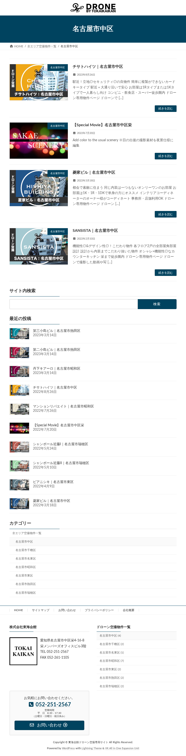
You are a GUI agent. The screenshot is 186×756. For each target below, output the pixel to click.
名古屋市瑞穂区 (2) (112, 686)
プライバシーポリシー (99, 610)
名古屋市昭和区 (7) (112, 661)
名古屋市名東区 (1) (112, 652)
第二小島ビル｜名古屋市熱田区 (56, 349)
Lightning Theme (92, 749)
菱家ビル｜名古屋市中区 (94, 172)
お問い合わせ (67, 610)
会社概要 (128, 610)
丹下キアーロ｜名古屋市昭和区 (56, 368)
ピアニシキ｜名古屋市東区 (53, 482)
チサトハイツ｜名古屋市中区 (98, 67)
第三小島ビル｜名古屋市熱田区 (56, 331)
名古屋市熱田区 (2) (112, 677)
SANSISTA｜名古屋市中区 (95, 231)
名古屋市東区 (24, 575)
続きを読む (165, 108)
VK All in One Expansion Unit (122, 749)
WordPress (68, 749)
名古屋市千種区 (26, 550)
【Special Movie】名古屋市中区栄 (102, 125)
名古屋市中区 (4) (110, 635)
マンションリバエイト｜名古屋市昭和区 (63, 406)
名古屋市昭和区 (26, 567)
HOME (18, 610)
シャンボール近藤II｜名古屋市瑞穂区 (61, 463)
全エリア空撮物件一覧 (26, 533)
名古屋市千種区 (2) (112, 644)
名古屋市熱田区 (26, 584)
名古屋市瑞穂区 (26, 592)
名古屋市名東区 (26, 558)
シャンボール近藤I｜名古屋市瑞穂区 (60, 444)
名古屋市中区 (24, 541)
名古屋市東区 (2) (110, 669)
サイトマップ (40, 610)
